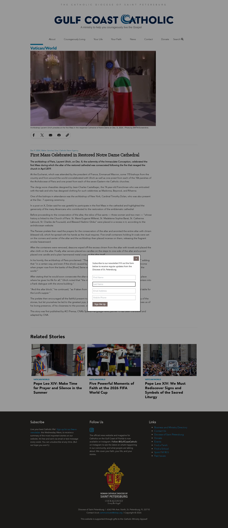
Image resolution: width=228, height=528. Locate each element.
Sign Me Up (100, 304)
